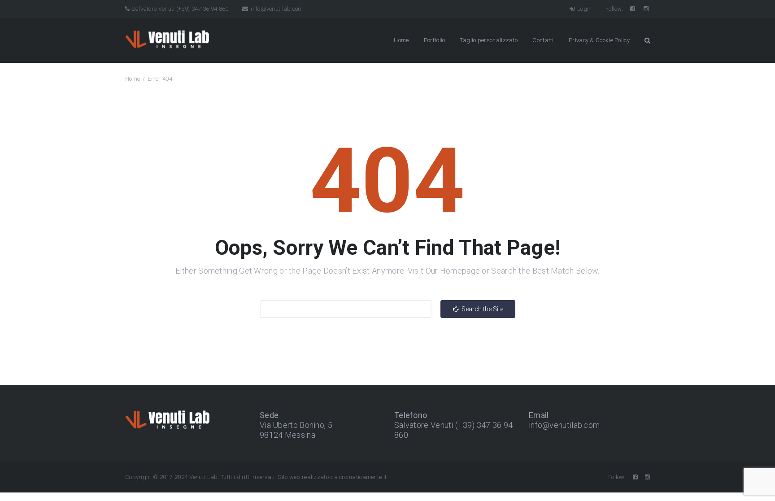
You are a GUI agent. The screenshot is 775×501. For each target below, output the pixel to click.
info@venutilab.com (276, 8)
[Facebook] (633, 8)
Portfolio (434, 40)
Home (401, 40)
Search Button (647, 40)
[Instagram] (647, 8)
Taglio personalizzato (489, 40)
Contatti (542, 40)
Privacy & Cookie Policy (599, 40)
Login (584, 8)
